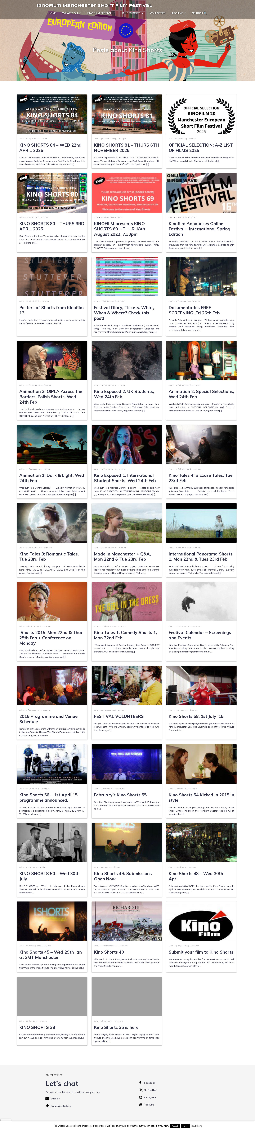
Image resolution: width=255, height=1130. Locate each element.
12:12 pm (43, 1021)
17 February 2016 (108, 301)
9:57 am (192, 867)
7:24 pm (122, 139)
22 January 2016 (108, 710)
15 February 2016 (34, 385)
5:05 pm (123, 469)
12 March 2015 (32, 789)
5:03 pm (197, 469)
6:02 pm (194, 710)
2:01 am (193, 217)
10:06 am (120, 789)
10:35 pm (119, 1021)
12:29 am (124, 946)
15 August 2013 (182, 946)
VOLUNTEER (158, 13)
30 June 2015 (182, 710)
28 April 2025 (181, 139)
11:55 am (197, 301)
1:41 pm (45, 217)
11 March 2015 (107, 789)
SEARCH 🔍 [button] (199, 13)
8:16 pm (121, 301)
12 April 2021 (181, 217)
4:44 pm (48, 547)
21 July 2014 (31, 867)
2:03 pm (45, 789)
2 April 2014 (181, 867)
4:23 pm (47, 946)
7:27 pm (192, 139)
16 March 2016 (32, 301)
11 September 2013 (109, 946)
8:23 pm (117, 867)
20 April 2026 (32, 139)
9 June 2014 (106, 867)
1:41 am (44, 139)
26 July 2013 (31, 1021)
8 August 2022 (107, 217)
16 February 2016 (183, 301)
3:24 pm (120, 217)
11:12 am (195, 946)
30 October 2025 (108, 139)
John (21, 139)
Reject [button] (185, 1126)
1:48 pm (193, 789)
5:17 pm (47, 469)
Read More (196, 1126)
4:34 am (46, 710)
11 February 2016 (33, 626)
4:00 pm (45, 301)
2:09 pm (122, 626)
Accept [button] (175, 1126)
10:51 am (197, 626)
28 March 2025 (33, 217)
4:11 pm (47, 626)
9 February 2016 (33, 710)
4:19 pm (121, 710)
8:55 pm (48, 385)
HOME (52, 13)
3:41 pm (196, 547)
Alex (171, 139)
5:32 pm (197, 385)
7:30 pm (122, 385)
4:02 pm (122, 547)
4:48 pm (43, 867)
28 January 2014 (33, 946)
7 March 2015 (182, 789)
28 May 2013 (106, 1021)
